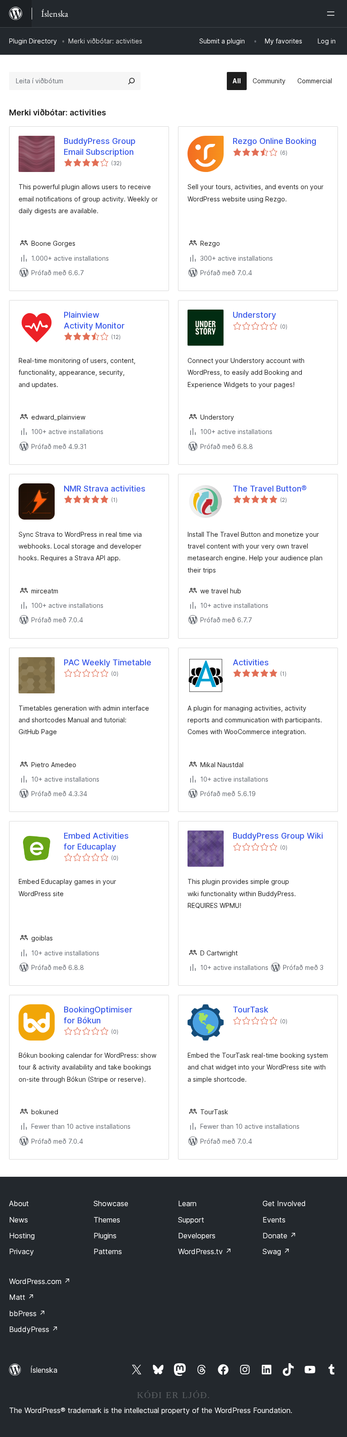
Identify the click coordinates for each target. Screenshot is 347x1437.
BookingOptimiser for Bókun (98, 1015)
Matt (21, 1297)
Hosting (22, 1235)
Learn (187, 1203)
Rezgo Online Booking (274, 141)
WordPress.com (39, 1281)
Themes (107, 1219)
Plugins (105, 1235)
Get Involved (284, 1203)
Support (191, 1219)
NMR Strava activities (104, 488)
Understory (254, 315)
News (18, 1219)
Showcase (111, 1203)
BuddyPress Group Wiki (278, 835)
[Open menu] (332, 13)
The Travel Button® (270, 488)
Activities (251, 662)
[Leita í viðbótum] (131, 81)
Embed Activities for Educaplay (96, 841)
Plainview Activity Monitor (94, 320)
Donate (279, 1235)
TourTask (250, 1009)
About (19, 1203)
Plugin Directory (33, 41)
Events (274, 1219)
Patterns (108, 1251)
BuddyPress (33, 1329)
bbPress (27, 1313)
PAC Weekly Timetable (107, 662)
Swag (276, 1251)
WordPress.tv (205, 1251)
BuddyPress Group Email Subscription (100, 146)
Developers (197, 1235)
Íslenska (43, 1370)
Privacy (21, 1251)
